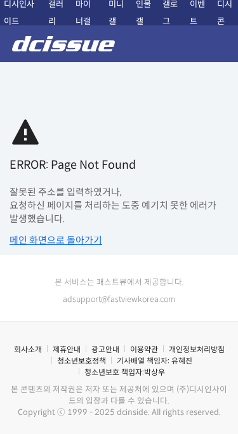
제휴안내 (67, 349)
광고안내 (105, 349)
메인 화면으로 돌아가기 (56, 240)
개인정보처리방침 (197, 349)
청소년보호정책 (81, 360)
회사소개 (28, 349)
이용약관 (144, 349)
